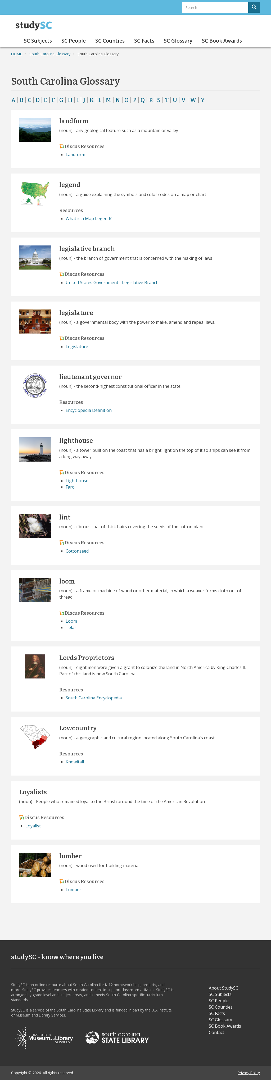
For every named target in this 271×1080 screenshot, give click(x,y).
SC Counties (110, 40)
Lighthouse (77, 481)
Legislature (77, 346)
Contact (216, 1032)
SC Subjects (38, 40)
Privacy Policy (249, 1072)
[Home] (35, 26)
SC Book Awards (222, 40)
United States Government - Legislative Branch (112, 282)
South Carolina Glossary (49, 53)
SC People (73, 40)
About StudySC (223, 988)
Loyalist (33, 826)
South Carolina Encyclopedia (94, 698)
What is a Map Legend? (89, 218)
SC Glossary (178, 40)
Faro (70, 487)
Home (16, 53)
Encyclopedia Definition (89, 410)
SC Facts (144, 40)
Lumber (73, 889)
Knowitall (75, 762)
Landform (75, 154)
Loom (71, 621)
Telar (71, 627)
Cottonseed (77, 551)
